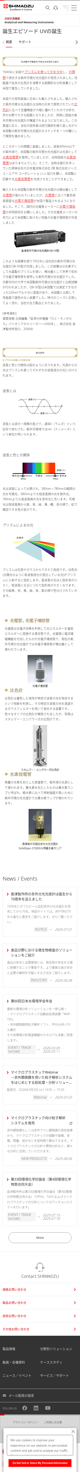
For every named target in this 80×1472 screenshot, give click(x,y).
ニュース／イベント (17, 1375)
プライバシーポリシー (25, 1422)
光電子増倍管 (24, 200)
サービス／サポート (54, 1375)
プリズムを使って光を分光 (43, 72)
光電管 (7, 195)
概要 (9, 42)
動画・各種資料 (14, 1362)
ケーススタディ (51, 1362)
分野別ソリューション (56, 1349)
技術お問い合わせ (14, 1316)
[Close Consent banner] (73, 1431)
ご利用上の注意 (53, 1422)
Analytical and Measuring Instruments (29, 22)
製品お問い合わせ (14, 1303)
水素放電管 (11, 157)
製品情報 (9, 1349)
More (40, 1238)
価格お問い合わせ (14, 1289)
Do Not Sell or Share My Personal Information (40, 1463)
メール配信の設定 (21, 1395)
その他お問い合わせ (16, 1329)
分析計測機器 (12, 18)
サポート (25, 42)
